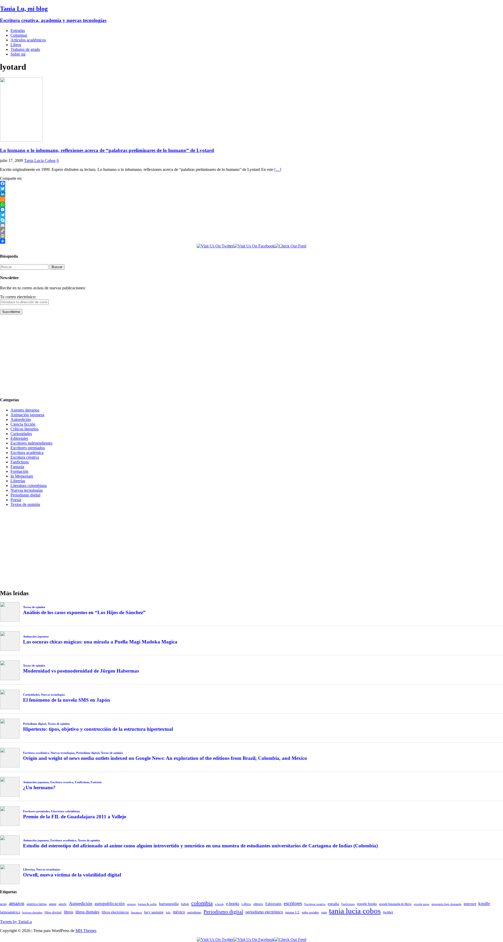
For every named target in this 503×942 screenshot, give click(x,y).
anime (52, 904)
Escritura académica (26, 452)
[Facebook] (251, 183)
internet (470, 903)
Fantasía (17, 466)
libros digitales (87, 912)
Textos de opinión (25, 504)
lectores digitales (32, 912)
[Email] (251, 225)
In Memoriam (21, 476)
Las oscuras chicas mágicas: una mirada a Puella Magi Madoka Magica (100, 642)
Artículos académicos (28, 40)
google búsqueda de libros (395, 904)
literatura (136, 912)
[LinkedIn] (251, 194)
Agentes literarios (24, 410)
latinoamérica (10, 912)
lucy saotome (153, 912)
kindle (484, 903)
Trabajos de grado (25, 49)
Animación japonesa (27, 415)
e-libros (246, 904)
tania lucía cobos (355, 911)
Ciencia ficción (22, 424)
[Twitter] (251, 188)
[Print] (251, 236)
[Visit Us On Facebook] (254, 246)
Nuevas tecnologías (26, 490)
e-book (219, 904)
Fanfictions (19, 462)
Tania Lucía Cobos (40, 160)
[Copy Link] (251, 230)
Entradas (17, 30)
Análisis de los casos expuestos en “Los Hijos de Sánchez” (84, 612)
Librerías (17, 481)
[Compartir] (251, 241)
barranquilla (169, 903)
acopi (3, 904)
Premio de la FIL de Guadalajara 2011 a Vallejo (74, 816)
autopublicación (110, 903)
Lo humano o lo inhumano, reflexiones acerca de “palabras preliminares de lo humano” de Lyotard (107, 150)
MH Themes (85, 930)
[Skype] (251, 220)
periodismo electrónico (264, 912)
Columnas (18, 35)
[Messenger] (251, 209)
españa (333, 904)
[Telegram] (251, 215)
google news (421, 904)
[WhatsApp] (251, 204)
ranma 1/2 (292, 912)
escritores (293, 903)
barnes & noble (147, 904)
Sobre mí (17, 54)
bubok (185, 904)
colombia (202, 903)
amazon (16, 903)
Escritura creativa (24, 457)
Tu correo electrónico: (18, 297)
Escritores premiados (27, 448)
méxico (179, 911)
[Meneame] (251, 199)
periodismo (194, 912)
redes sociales (310, 912)
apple (63, 904)
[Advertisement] (157, 355)
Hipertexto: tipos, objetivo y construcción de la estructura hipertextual (98, 729)
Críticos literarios (24, 429)
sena (324, 912)
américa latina (37, 904)
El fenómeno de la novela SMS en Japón (66, 700)
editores (258, 904)
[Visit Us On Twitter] (215, 246)
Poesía (15, 499)
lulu (168, 912)
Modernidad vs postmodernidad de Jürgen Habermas (81, 671)
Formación (19, 471)
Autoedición (20, 419)
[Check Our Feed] (290, 246)
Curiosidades (21, 433)
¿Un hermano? (39, 787)
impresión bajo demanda (446, 904)
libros (68, 912)
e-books (232, 903)
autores (131, 904)
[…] (277, 169)
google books (367, 904)
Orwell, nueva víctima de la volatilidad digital (72, 875)
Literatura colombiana (28, 485)
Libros (15, 44)
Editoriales (19, 438)
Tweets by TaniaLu (16, 921)
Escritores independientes (31, 443)
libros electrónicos (115, 912)
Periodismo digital (25, 495)
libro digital (53, 912)
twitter (388, 912)
